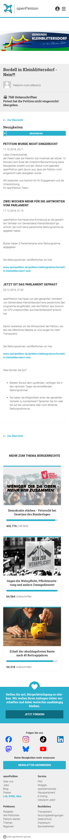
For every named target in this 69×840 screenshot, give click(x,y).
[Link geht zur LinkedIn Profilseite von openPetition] (60, 739)
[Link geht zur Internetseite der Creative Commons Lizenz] (5, 836)
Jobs (6, 785)
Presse (7, 792)
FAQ (40, 781)
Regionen (8, 826)
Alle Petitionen (11, 815)
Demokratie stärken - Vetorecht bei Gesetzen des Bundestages (32, 512)
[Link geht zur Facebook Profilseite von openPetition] (8, 739)
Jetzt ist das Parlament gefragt (30, 284)
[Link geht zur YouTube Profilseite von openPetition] (43, 748)
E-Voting (42, 796)
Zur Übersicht (15, 120)
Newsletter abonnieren (34, 765)
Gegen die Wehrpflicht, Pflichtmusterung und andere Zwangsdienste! (32, 583)
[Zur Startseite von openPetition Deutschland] (21, 8)
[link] (64, 9)
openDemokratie (47, 788)
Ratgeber (8, 811)
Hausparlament (46, 792)
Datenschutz (45, 819)
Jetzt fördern (34, 714)
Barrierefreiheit (46, 826)
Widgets (42, 785)
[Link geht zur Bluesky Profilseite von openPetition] (26, 748)
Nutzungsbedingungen (50, 815)
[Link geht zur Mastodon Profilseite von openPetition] (8, 748)
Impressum (44, 822)
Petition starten (11, 819)
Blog (5, 788)
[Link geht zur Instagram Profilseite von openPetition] (26, 739)
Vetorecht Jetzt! (46, 799)
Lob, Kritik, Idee (12, 796)
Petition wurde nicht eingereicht (30, 144)
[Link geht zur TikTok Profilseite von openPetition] (43, 739)
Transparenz (45, 811)
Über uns (8, 781)
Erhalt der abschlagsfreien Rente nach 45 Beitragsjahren (32, 653)
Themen (8, 822)
